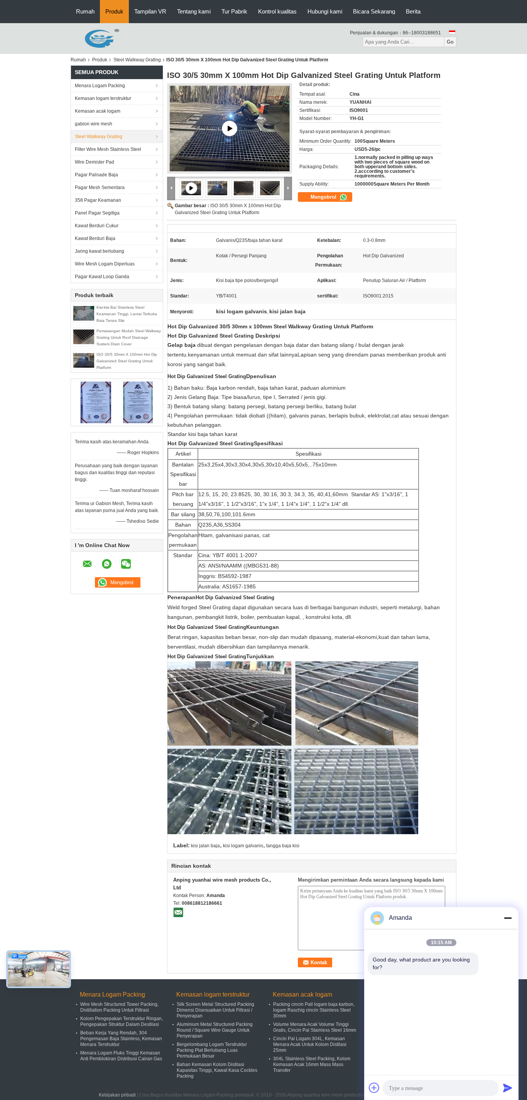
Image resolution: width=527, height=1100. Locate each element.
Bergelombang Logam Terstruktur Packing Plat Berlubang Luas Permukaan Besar (212, 1050)
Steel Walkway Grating (137, 60)
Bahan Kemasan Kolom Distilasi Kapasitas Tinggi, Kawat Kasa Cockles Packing (217, 1070)
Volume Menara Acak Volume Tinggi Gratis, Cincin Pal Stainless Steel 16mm (314, 1027)
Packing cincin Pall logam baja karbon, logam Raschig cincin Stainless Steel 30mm (314, 1010)
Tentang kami (194, 11)
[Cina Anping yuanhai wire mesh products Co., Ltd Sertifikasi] (96, 402)
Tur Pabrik (234, 11)
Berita (413, 11)
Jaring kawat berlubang (99, 251)
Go (450, 42)
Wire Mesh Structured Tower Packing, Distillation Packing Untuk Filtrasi (119, 1007)
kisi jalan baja (205, 845)
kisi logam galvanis (243, 845)
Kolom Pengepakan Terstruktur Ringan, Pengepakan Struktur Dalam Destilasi (121, 1021)
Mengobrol (324, 197)
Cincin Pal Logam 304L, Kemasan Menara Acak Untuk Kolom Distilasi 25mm (309, 1044)
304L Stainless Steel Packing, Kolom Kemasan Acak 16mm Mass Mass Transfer (311, 1064)
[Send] (508, 1087)
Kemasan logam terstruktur (103, 98)
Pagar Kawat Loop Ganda (102, 276)
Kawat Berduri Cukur (96, 225)
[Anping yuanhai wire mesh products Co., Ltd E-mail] (178, 912)
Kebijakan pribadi (117, 1095)
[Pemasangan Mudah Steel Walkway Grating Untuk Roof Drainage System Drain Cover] (83, 336)
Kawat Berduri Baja (95, 238)
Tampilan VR (150, 11)
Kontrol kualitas (277, 11)
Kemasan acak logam (97, 111)
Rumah (85, 11)
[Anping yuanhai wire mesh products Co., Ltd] (96, 38)
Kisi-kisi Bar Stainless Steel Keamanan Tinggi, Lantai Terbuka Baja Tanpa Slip (126, 314)
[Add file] (374, 1087)
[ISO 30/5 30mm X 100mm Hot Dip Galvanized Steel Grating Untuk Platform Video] (229, 128)
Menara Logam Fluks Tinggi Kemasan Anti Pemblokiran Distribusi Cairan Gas (121, 1055)
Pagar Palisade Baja (96, 174)
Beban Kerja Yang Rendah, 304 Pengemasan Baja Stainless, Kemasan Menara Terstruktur (121, 1038)
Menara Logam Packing (100, 85)
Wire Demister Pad (94, 162)
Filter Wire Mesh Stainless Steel (108, 149)
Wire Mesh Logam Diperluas (105, 264)
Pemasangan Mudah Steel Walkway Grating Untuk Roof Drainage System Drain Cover (128, 337)
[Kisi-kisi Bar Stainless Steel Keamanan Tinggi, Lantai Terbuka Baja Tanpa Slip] (83, 313)
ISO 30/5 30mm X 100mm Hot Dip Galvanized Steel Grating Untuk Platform (126, 361)
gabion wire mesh (93, 124)
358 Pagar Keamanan (98, 200)
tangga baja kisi (282, 845)
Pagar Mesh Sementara (100, 187)
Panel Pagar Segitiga (97, 213)
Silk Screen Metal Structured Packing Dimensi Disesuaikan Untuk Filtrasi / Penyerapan (215, 1010)
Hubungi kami (324, 11)
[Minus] (507, 918)
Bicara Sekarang (374, 11)
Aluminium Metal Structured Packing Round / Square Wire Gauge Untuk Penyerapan (215, 1030)
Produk (114, 11)
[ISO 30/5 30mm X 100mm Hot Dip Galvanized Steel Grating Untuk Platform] (83, 360)
